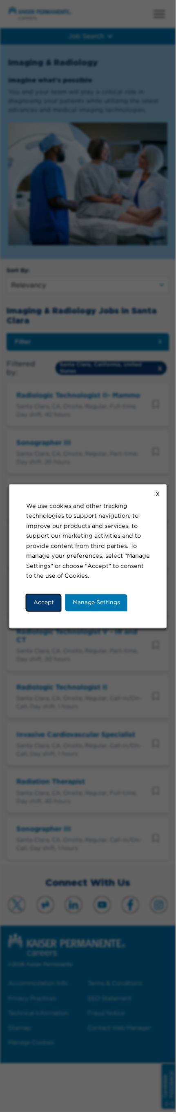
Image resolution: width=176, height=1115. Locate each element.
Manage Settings (96, 602)
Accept (43, 602)
